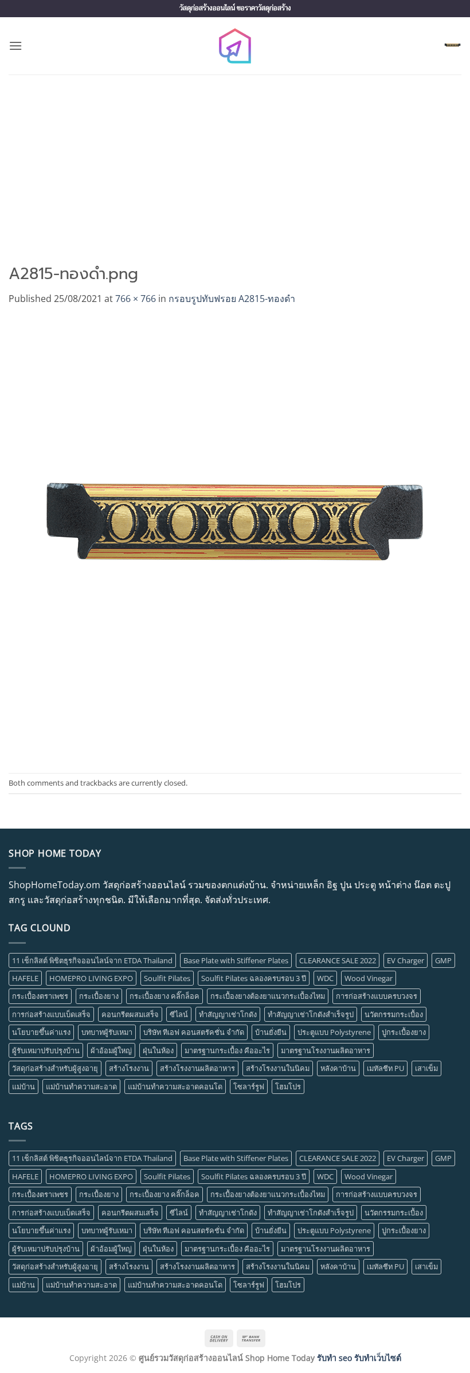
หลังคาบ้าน (338, 1068)
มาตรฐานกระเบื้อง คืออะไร (227, 1050)
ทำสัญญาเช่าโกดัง (228, 1014)
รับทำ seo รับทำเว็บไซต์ (359, 1357)
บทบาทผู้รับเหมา (106, 1032)
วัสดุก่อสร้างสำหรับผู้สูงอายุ (55, 1068)
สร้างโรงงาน (129, 1068)
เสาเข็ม (426, 1068)
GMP (443, 960)
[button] (15, 46)
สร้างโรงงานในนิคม (278, 1068)
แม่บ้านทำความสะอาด (81, 1086)
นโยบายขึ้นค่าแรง (41, 1032)
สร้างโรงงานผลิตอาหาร (197, 1068)
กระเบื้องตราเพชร (40, 996)
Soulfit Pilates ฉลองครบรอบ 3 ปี (253, 978)
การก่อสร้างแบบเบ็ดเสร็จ (51, 1014)
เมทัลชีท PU (385, 1068)
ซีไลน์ (179, 1014)
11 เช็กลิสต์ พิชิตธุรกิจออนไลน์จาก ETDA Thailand (92, 960)
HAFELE (25, 978)
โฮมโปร (288, 1086)
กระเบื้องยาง (99, 996)
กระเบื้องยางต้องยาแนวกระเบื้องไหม (267, 996)
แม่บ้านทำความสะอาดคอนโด (175, 1086)
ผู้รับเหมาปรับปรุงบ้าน (46, 1050)
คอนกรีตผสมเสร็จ (130, 1014)
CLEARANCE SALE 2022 (337, 960)
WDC (325, 978)
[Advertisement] (235, 160)
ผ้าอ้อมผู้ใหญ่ (111, 1050)
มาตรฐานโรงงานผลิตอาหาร (325, 1050)
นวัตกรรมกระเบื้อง (394, 1014)
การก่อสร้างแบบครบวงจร (376, 996)
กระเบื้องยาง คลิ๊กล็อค (164, 996)
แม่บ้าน (23, 1086)
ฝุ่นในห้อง (158, 1050)
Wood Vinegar (368, 978)
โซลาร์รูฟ (248, 1086)
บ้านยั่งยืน (271, 1032)
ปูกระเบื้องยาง (404, 1032)
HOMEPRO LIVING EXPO (91, 978)
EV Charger (405, 960)
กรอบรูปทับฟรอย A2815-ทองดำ (232, 298)
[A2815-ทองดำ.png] (228, 538)
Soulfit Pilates (167, 978)
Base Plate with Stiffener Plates (235, 960)
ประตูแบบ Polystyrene (334, 1032)
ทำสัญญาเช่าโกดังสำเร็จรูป (311, 1014)
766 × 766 (135, 298)
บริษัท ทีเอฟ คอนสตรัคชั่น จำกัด (193, 1032)
